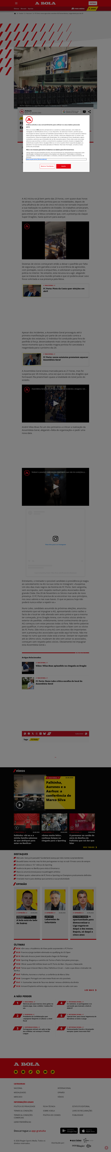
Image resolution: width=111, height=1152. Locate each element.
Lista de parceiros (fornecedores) (36, 159)
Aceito (63, 166)
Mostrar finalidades (47, 166)
